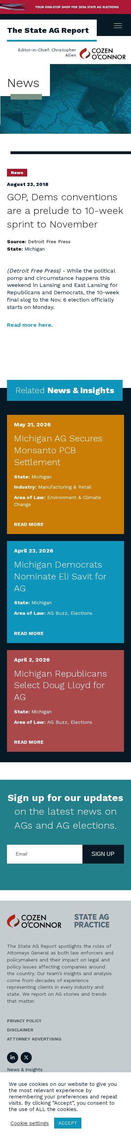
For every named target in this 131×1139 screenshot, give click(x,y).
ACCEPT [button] (67, 1123)
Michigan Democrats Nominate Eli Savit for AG (60, 576)
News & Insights (25, 1069)
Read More (29, 524)
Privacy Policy (24, 1020)
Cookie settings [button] (29, 1123)
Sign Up (103, 854)
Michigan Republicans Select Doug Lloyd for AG (60, 685)
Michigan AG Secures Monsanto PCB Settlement (58, 450)
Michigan (34, 249)
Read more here (29, 325)
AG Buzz (57, 613)
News (17, 172)
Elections (81, 613)
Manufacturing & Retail (65, 487)
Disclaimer (20, 1030)
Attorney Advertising (34, 1039)
